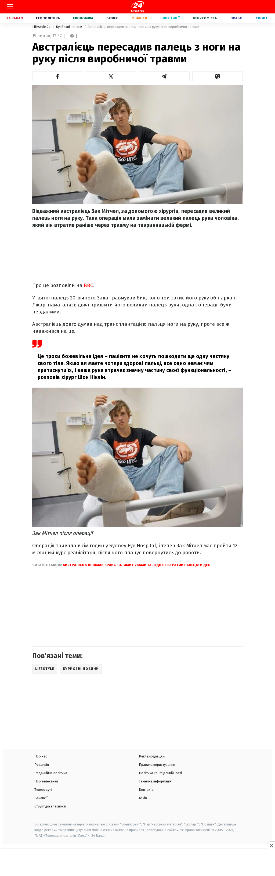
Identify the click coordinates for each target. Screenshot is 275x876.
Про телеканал (46, 781)
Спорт (261, 18)
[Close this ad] (271, 845)
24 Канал (14, 18)
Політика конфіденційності (160, 773)
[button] (57, 76)
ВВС (88, 285)
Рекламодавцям (152, 756)
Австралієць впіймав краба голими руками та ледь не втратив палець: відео (137, 565)
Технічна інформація (155, 781)
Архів (143, 798)
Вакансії (41, 798)
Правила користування (157, 765)
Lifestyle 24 (41, 26)
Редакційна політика (50, 773)
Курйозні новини (69, 26)
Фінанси (139, 18)
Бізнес (112, 18)
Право (236, 18)
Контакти (146, 790)
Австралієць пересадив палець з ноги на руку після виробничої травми (143, 26)
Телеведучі (43, 790)
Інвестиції (170, 18)
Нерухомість (205, 18)
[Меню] (10, 6)
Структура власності (50, 806)
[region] (137, 863)
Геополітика (48, 18)
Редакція (41, 765)
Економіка (83, 18)
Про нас (40, 756)
